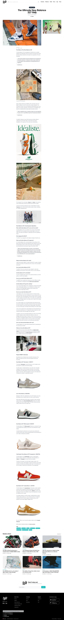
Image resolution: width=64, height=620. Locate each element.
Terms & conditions (54, 618)
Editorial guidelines (32, 524)
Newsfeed (4, 569)
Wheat (18, 459)
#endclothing (33, 528)
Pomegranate (27, 456)
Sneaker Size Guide (17, 605)
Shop (60, 1)
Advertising (28, 602)
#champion (23, 528)
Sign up (43, 587)
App (57, 1)
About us (27, 598)
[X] (6, 601)
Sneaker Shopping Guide (18, 603)
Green (34, 202)
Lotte (44, 554)
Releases (47, 1)
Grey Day (18, 207)
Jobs (27, 600)
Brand (24, 569)
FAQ (38, 600)
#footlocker (38, 528)
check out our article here (34, 281)
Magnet (33, 490)
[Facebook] (4, 601)
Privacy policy (59, 618)
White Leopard (27, 426)
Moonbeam (23, 364)
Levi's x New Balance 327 (28, 400)
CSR (38, 602)
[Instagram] (3, 601)
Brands (15, 598)
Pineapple (23, 459)
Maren (25, 553)
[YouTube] (3, 603)
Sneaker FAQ (32, 7)
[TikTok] (4, 603)
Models (15, 600)
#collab (28, 528)
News (54, 1)
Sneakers (42, 1)
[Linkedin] (6, 603)
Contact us (39, 598)
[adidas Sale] (52, 27)
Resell (51, 1)
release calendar (29, 332)
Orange (29, 202)
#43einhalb (18, 528)
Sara (4, 553)
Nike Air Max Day (17, 602)
